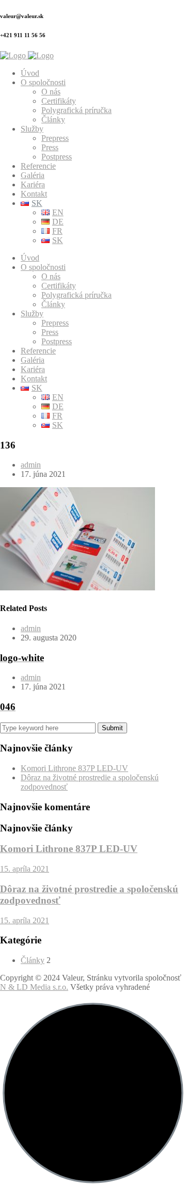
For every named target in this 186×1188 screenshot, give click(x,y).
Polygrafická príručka (76, 110)
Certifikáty (58, 101)
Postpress (56, 156)
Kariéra (33, 184)
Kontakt (34, 193)
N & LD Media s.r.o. (34, 987)
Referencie (38, 166)
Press (49, 147)
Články (53, 119)
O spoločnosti (43, 82)
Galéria (32, 175)
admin (31, 464)
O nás (50, 91)
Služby (32, 128)
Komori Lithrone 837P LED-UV (74, 768)
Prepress (55, 138)
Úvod (30, 73)
